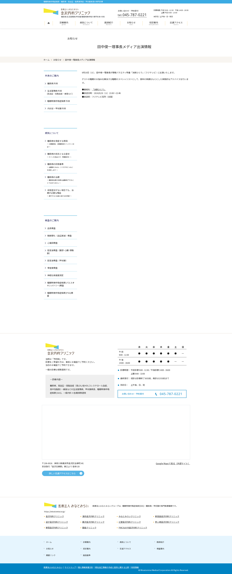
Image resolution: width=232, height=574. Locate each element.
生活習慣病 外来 (60, 92)
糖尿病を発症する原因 (60, 143)
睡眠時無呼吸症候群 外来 (58, 101)
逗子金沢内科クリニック (57, 522)
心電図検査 (52, 242)
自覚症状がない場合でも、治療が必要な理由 (60, 193)
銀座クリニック (89, 527)
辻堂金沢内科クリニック (130, 522)
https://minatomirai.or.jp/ (54, 511)
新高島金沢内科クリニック (167, 516)
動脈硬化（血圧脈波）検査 (59, 235)
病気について (86, 22)
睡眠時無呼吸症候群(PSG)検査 (60, 294)
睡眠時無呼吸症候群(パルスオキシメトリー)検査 (60, 284)
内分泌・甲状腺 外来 (56, 108)
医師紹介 (108, 22)
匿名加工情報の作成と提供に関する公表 (112, 567)
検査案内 (160, 548)
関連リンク (50, 555)
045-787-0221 (132, 14)
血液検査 (51, 228)
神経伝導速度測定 (55, 275)
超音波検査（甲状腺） (57, 260)
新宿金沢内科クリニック (57, 527)
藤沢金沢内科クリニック (93, 522)
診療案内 (64, 22)
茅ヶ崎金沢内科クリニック (167, 522)
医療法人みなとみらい (53, 567)
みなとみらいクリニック (130, 516)
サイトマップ (70, 567)
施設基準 (86, 555)
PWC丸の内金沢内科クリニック (133, 527)
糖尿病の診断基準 (60, 167)
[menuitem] (49, 23)
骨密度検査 (52, 267)
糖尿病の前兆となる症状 (59, 155)
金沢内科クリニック (55, 516)
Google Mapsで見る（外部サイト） (173, 463)
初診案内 (153, 22)
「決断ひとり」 (99, 89)
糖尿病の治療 (60, 180)
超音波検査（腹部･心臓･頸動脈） (60, 251)
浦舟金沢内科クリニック (93, 516)
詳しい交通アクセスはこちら (62, 473)
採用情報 (135, 567)
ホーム (49, 23)
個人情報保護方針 (85, 567)
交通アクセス (176, 22)
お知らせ (131, 22)
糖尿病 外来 (52, 83)
